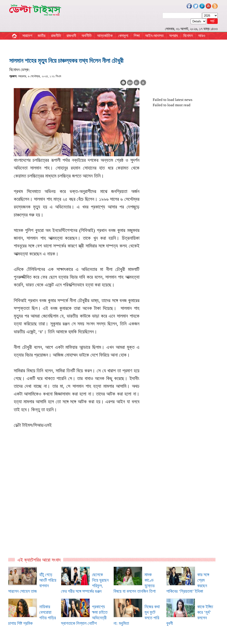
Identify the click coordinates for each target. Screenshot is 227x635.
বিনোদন (188, 35)
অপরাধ (173, 35)
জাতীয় (41, 35)
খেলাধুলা (123, 35)
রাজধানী (71, 35)
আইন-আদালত (154, 35)
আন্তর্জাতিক (105, 35)
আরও (201, 35)
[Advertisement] (77, 509)
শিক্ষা (137, 35)
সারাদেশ (27, 35)
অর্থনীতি (87, 35)
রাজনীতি (56, 35)
